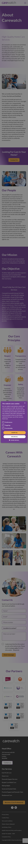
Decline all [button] (14, 436)
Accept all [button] (15, 432)
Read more (5, 419)
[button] (14, 440)
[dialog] (14, 422)
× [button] (24, 403)
